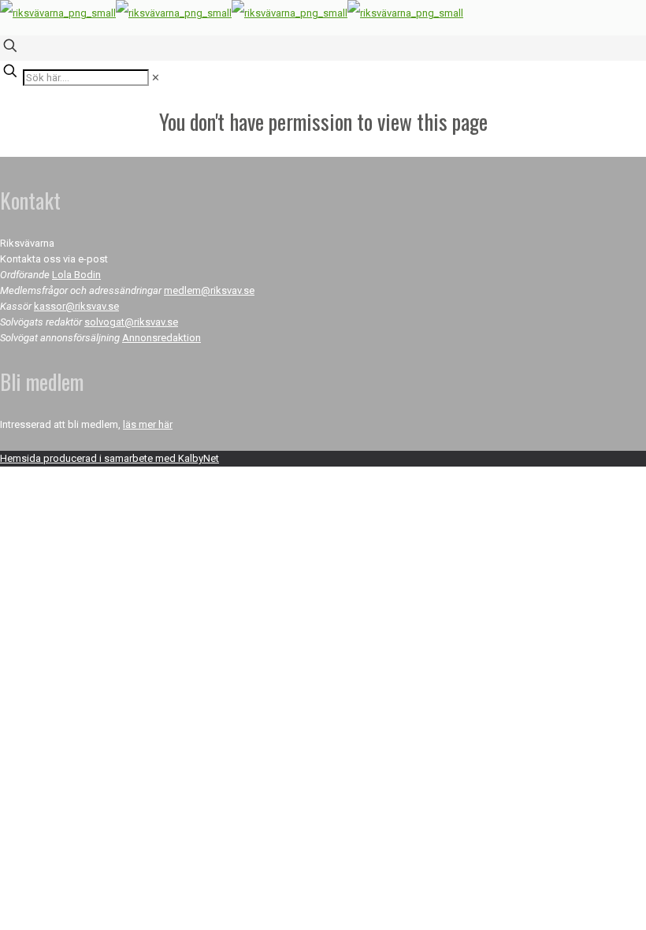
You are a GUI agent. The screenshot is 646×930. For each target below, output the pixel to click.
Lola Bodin (76, 275)
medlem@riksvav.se (209, 290)
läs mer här (148, 424)
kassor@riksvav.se (76, 306)
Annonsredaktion (161, 338)
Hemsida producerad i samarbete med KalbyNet (109, 458)
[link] (155, 78)
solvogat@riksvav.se (131, 322)
